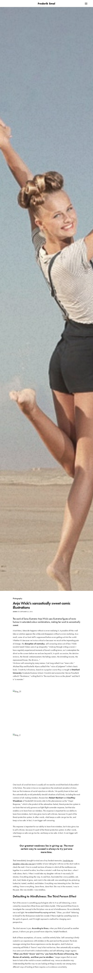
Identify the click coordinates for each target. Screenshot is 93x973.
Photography (17, 598)
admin (15, 612)
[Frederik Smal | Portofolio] (46, 3)
